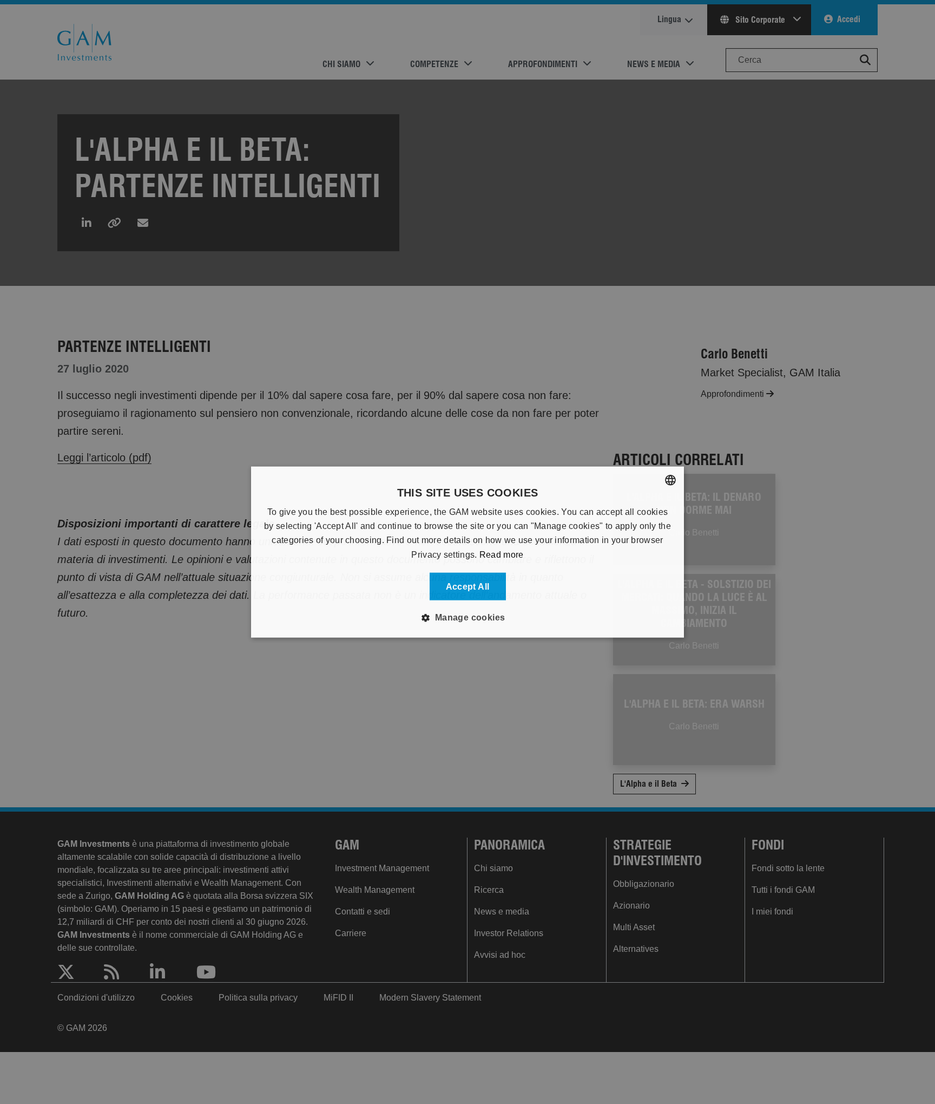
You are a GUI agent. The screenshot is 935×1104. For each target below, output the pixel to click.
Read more (501, 554)
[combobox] (670, 479)
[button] (467, 617)
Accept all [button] (468, 586)
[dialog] (467, 552)
